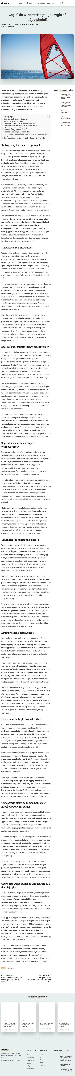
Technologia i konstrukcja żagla (16, 128)
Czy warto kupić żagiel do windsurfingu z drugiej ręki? (24, 138)
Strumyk (4, 24)
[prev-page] (35, 1038)
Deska (16, 24)
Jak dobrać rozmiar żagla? (14, 121)
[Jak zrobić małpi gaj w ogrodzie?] (56, 1064)
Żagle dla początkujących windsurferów (19, 123)
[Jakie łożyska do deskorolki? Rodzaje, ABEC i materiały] (57, 124)
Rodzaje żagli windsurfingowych (16, 119)
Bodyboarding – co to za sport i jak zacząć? (65, 1024)
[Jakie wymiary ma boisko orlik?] (57, 112)
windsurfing (10, 968)
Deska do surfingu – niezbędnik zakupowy (27, 1024)
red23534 (5, 1030)
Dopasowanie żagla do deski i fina (17, 132)
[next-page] (39, 1038)
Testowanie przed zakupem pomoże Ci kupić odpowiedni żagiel (26, 135)
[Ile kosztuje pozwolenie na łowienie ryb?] (57, 118)
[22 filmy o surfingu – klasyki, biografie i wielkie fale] (9, 1010)
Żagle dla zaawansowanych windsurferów (20, 126)
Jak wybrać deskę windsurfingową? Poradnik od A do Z (39, 980)
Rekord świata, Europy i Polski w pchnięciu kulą (66, 1069)
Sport (10, 24)
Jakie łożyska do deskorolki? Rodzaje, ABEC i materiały (66, 124)
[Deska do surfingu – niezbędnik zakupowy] (28, 1010)
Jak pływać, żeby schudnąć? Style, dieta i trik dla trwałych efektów (67, 96)
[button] (63, 3)
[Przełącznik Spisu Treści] (47, 116)
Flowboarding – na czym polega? (46, 1024)
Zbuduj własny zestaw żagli (14, 130)
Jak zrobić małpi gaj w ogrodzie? (65, 1064)
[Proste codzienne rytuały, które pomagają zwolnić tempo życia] (57, 104)
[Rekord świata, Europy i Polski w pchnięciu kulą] (56, 1070)
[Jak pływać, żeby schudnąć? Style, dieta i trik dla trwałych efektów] (57, 96)
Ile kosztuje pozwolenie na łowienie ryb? (67, 117)
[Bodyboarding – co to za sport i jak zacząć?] (66, 1010)
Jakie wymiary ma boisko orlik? (65, 111)
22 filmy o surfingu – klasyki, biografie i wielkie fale (9, 1024)
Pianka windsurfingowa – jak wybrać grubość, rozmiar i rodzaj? (11, 980)
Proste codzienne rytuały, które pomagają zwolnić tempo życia (66, 104)
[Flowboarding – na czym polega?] (47, 1010)
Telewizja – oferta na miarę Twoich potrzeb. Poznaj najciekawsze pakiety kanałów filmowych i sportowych (66, 1057)
